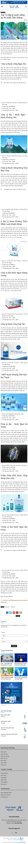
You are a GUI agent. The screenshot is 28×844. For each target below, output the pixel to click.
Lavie (25, 71)
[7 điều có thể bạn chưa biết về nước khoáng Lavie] (7, 671)
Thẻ (2, 638)
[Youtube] (16, 832)
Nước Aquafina (4, 773)
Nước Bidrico (4, 777)
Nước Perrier (4, 762)
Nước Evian (3, 760)
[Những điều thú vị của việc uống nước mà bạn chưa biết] (21, 657)
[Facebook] (12, 832)
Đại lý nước (7, 606)
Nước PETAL (4, 780)
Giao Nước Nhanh (4, 10)
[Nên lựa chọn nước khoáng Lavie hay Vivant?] (21, 671)
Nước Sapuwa (4, 782)
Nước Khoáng (6, 838)
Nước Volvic (3, 765)
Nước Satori (3, 775)
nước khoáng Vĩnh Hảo (7, 383)
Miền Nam (13, 606)
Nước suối (10, 839)
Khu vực (3, 632)
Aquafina (19, 432)
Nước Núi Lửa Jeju (5, 756)
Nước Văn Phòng (16, 839)
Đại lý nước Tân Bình (5, 794)
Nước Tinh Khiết (13, 838)
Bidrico (2, 285)
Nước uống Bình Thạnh (6, 792)
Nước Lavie (3, 752)
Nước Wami (3, 784)
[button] (26, 7)
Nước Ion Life (4, 758)
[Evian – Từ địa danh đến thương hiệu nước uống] (7, 657)
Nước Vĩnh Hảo (4, 754)
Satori (6, 485)
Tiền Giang (11, 10)
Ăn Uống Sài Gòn (5, 797)
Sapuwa (25, 181)
